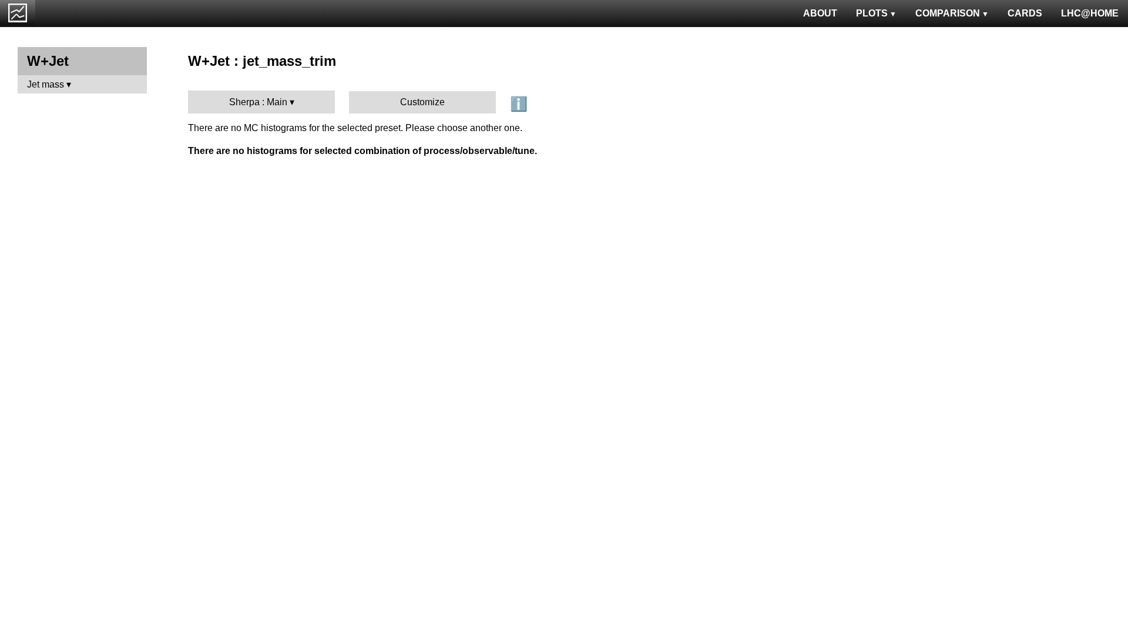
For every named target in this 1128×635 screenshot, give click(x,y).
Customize (422, 102)
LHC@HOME (1090, 13)
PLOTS (872, 13)
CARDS (1025, 13)
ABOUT (820, 13)
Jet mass (45, 84)
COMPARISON (947, 13)
